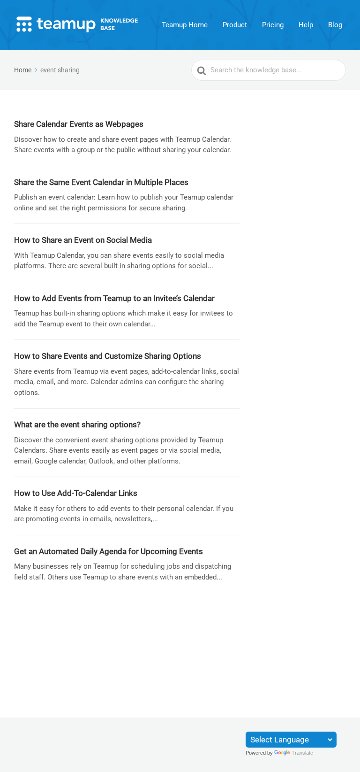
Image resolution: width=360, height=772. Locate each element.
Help (306, 25)
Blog (335, 25)
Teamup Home (185, 25)
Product (235, 25)
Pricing (273, 25)
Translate (302, 753)
